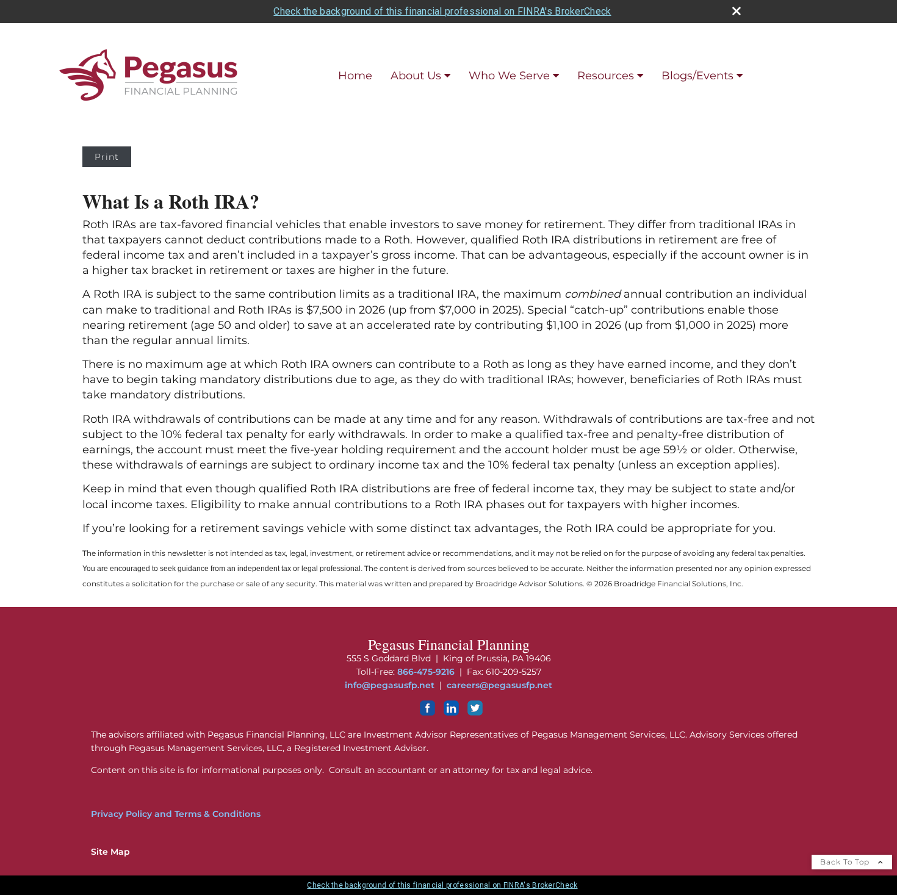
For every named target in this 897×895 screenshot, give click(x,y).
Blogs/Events (697, 75)
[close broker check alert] (736, 11)
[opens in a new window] (427, 712)
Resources (605, 75)
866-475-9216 (426, 671)
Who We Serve (509, 75)
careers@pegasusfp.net (499, 685)
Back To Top (846, 861)
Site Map (110, 851)
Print (107, 156)
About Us (416, 75)
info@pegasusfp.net (389, 685)
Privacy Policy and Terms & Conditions (176, 813)
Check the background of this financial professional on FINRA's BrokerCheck (442, 11)
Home (355, 75)
